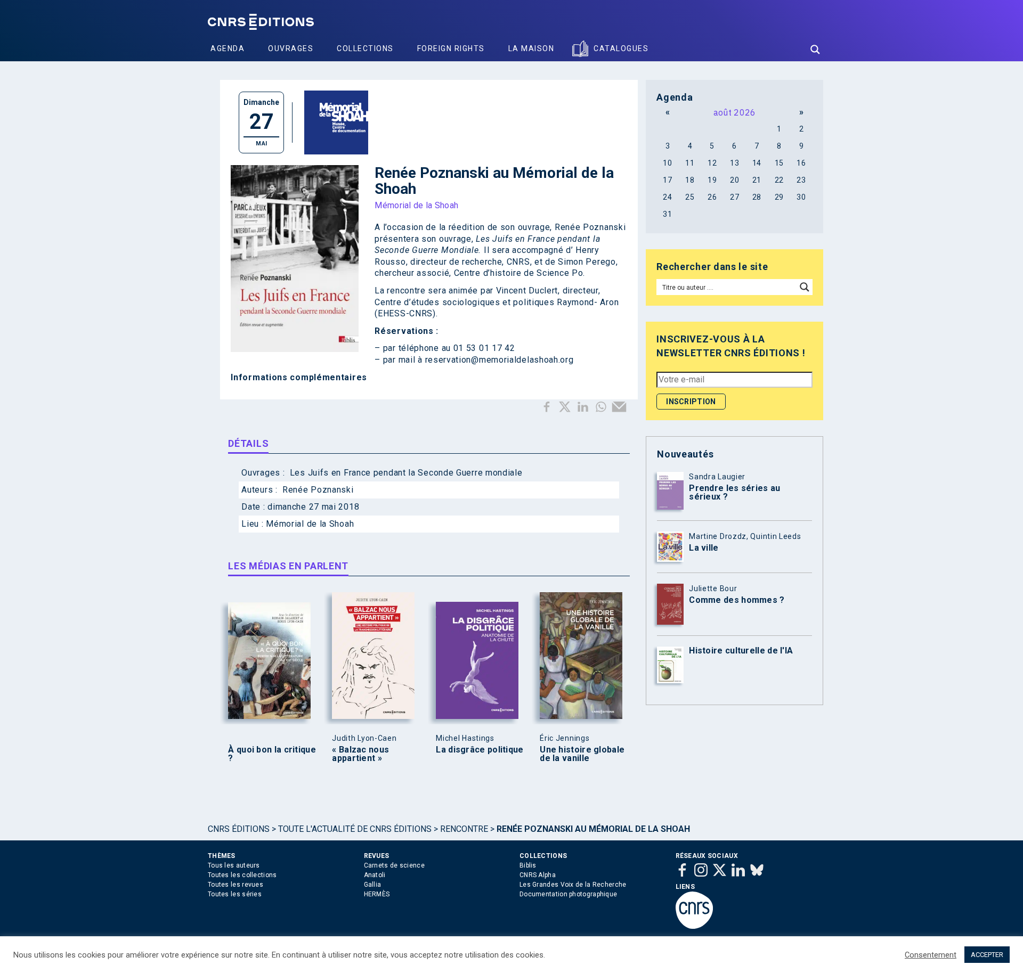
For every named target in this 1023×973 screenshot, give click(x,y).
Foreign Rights (451, 48)
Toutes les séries (235, 894)
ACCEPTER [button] (987, 955)
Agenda (227, 48)
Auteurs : (260, 490)
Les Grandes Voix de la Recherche (573, 884)
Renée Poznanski (318, 490)
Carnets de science (394, 865)
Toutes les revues (235, 884)
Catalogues (621, 48)
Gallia (372, 884)
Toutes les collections (242, 875)
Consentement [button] (930, 955)
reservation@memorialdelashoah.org (499, 360)
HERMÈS (377, 894)
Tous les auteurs (234, 865)
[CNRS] (694, 926)
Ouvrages (290, 48)
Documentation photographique (568, 894)
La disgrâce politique (479, 750)
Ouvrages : (264, 473)
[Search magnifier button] (815, 50)
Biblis (528, 865)
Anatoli (375, 875)
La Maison (531, 48)
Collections (365, 48)
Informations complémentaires (299, 377)
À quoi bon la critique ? (272, 754)
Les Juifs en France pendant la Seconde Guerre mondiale (406, 473)
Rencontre (464, 829)
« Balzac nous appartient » (360, 754)
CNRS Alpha (537, 875)
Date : (254, 507)
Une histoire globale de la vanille (582, 754)
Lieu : (253, 524)
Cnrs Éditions (239, 829)
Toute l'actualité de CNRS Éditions (355, 829)
